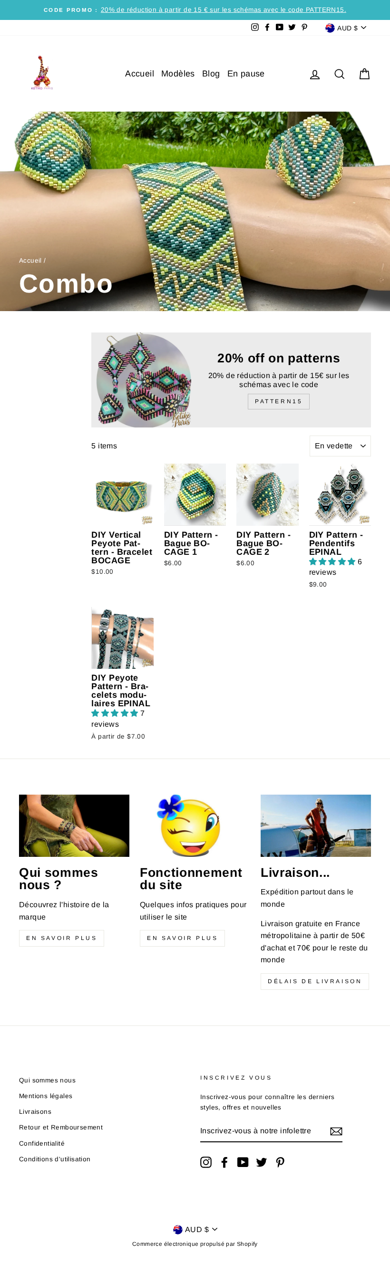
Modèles (178, 73)
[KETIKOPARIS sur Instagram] (206, 1162)
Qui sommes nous (47, 1080)
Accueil (139, 73)
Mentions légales (45, 1096)
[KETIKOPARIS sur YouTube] (243, 1162)
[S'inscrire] (336, 1131)
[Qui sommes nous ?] (74, 825)
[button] (333, 562)
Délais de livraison (315, 981)
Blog (211, 73)
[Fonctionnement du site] (195, 825)
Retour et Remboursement (61, 1127)
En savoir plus (61, 938)
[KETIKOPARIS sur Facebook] (224, 1162)
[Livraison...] (316, 825)
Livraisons (35, 1111)
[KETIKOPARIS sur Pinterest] (280, 1162)
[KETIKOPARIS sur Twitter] (261, 1162)
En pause (246, 73)
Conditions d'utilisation (55, 1159)
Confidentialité (42, 1143)
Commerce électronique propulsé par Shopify (195, 1244)
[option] (195, 10)
